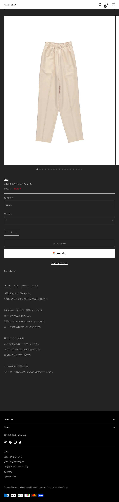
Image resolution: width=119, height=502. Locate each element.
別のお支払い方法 (59, 263)
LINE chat (22, 435)
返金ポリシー (10, 476)
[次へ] (112, 400)
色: (8, 198)
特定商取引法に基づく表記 (16, 466)
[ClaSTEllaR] (10, 5)
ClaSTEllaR (22, 487)
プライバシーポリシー (14, 461)
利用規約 (8, 471)
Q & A (6, 451)
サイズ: (8, 213)
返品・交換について (13, 456)
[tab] (7, 286)
